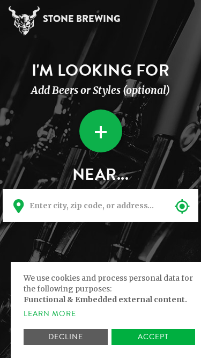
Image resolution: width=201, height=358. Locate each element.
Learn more (50, 314)
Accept (153, 336)
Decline (65, 336)
